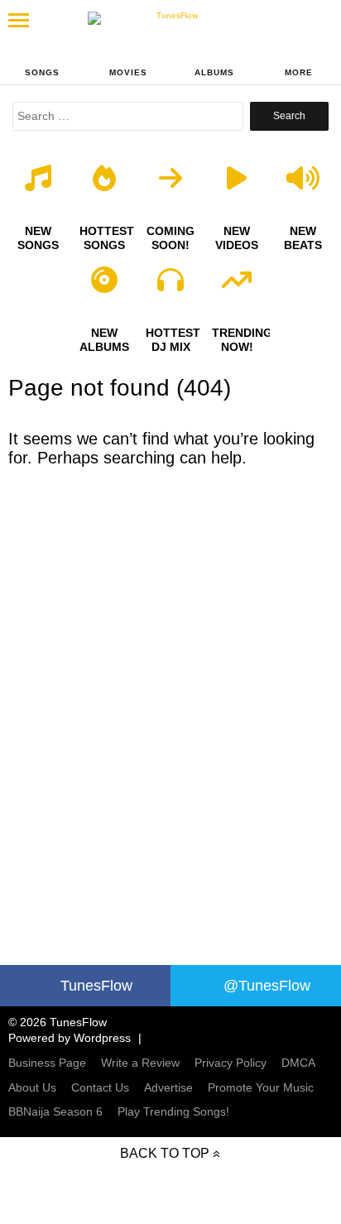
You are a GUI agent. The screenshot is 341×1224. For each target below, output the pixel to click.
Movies (128, 72)
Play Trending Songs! (173, 1111)
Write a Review (140, 1062)
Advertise (168, 1087)
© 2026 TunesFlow (57, 1022)
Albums (214, 72)
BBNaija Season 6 (55, 1111)
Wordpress (102, 1037)
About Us (32, 1087)
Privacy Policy (231, 1062)
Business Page (47, 1062)
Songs (42, 72)
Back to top (164, 1153)
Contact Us (100, 1087)
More (299, 72)
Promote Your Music (261, 1087)
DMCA (298, 1062)
